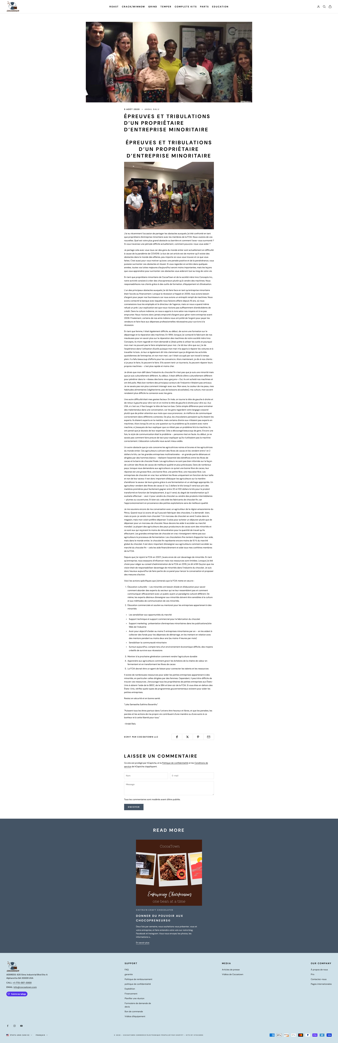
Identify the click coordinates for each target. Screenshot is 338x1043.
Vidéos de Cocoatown (232, 974)
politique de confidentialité (138, 984)
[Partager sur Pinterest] (198, 737)
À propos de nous (319, 969)
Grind (152, 6)
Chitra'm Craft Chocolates (154, 910)
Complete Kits (186, 6)
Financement (131, 993)
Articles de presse (231, 969)
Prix (312, 974)
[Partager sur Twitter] (187, 737)
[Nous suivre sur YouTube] (21, 1026)
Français (40, 1035)
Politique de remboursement (138, 979)
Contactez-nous (319, 979)
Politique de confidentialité (175, 763)
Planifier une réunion (134, 998)
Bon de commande (134, 1011)
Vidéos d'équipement (135, 1016)
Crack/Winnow (133, 6)
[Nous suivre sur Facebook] (7, 1026)
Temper (166, 6)
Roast (114, 6)
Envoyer (134, 807)
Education (220, 6)
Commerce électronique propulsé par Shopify (160, 1035)
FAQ (127, 969)
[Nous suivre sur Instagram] (14, 1026)
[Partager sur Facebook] (177, 737)
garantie (129, 974)
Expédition (130, 988)
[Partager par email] (208, 737)
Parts (204, 6)
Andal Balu (152, 109)
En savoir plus (142, 942)
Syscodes (198, 1035)
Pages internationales (321, 984)
